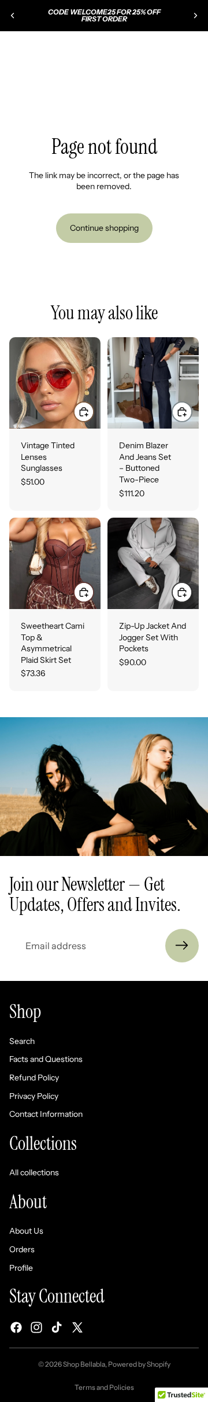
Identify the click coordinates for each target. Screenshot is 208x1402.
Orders (22, 1249)
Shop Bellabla (84, 1364)
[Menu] (13, 48)
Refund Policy (34, 1077)
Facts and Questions (46, 1059)
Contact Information (46, 1114)
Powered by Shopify (139, 1364)
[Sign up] (182, 945)
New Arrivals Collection (50, 80)
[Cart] (194, 48)
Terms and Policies (104, 1387)
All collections (34, 1173)
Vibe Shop (120, 80)
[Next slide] (195, 15)
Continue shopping (104, 228)
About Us (26, 1231)
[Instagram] (36, 1328)
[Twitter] (77, 1328)
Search (22, 1041)
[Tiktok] (57, 1328)
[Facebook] (16, 1328)
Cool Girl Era (169, 80)
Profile (21, 1268)
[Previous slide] (12, 15)
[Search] (38, 48)
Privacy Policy (33, 1096)
